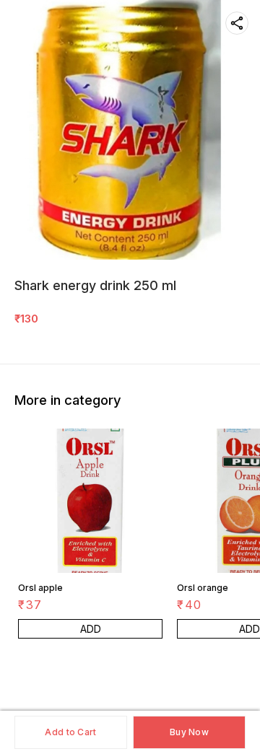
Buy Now (189, 732)
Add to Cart (70, 732)
